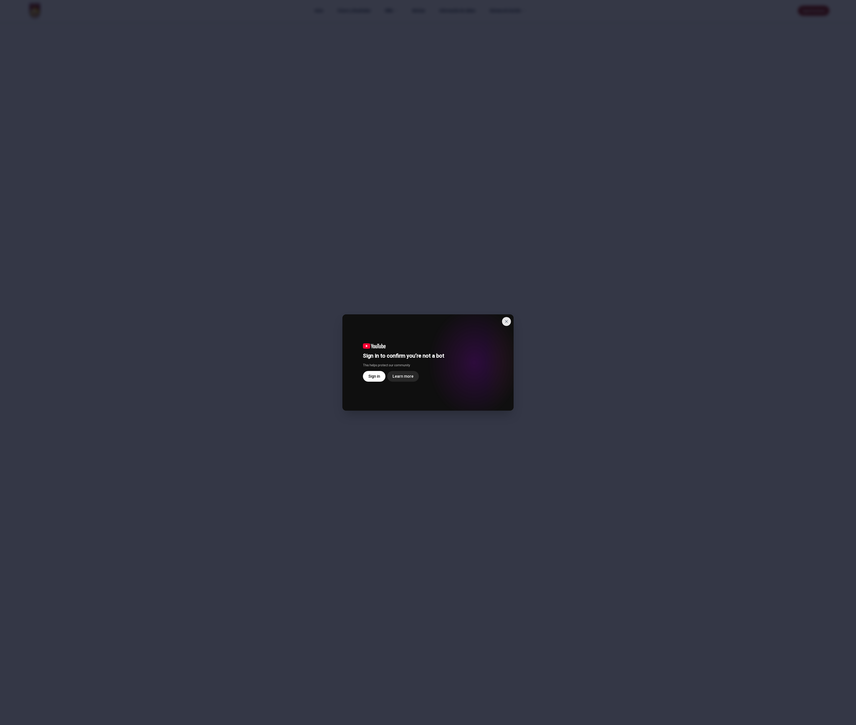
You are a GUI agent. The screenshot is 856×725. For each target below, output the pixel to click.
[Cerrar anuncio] (506, 321)
